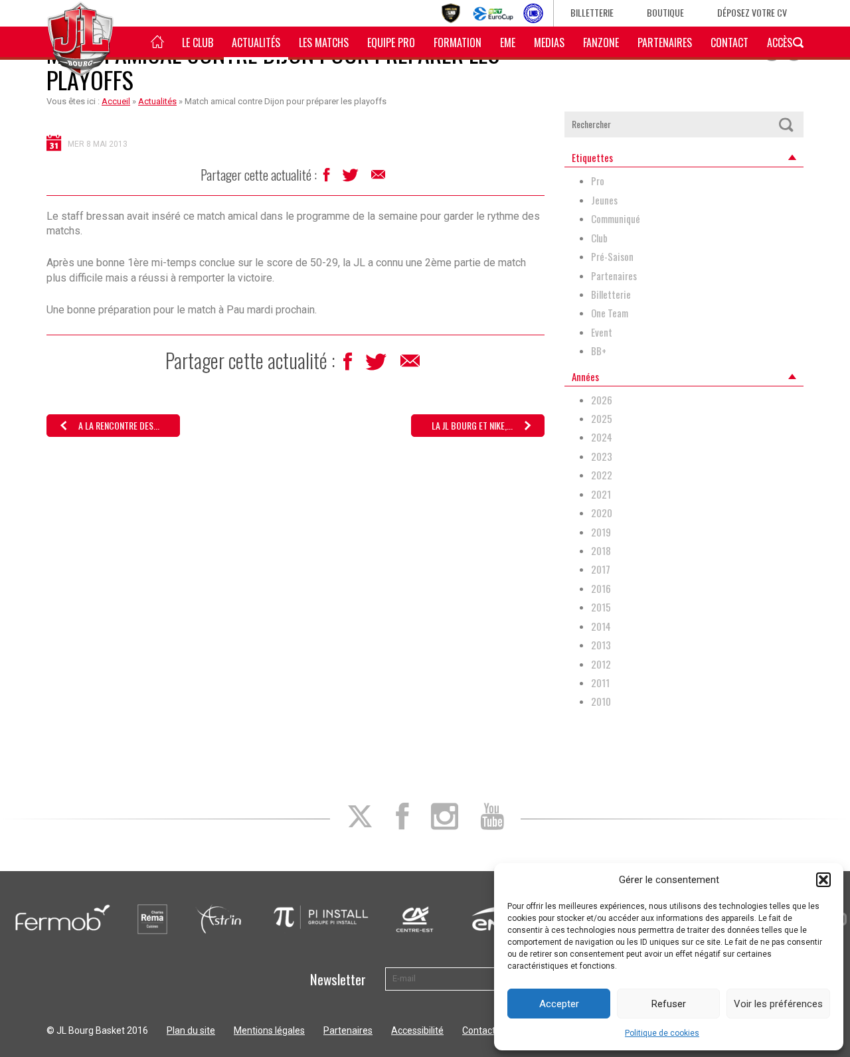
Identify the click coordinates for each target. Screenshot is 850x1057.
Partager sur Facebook (327, 178)
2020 (601, 513)
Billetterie (592, 12)
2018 (601, 551)
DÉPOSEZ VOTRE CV (752, 12)
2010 (601, 701)
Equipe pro (391, 42)
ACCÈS (779, 42)
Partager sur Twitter (352, 179)
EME (507, 42)
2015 (601, 607)
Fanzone (601, 42)
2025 (601, 419)
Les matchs (324, 42)
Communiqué (615, 219)
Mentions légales (269, 1030)
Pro (597, 181)
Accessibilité (417, 1030)
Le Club (197, 42)
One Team (609, 313)
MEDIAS (549, 42)
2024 (601, 437)
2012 (601, 664)
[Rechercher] (786, 124)
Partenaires (665, 42)
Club (599, 238)
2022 (601, 475)
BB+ (598, 351)
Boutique (665, 12)
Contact (729, 42)
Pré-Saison (612, 257)
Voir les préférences (778, 1004)
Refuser (668, 1004)
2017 (600, 569)
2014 (601, 626)
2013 (601, 645)
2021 (601, 494)
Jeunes (604, 200)
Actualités (256, 42)
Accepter (559, 1004)
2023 (601, 456)
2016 (601, 589)
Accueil (116, 101)
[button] (823, 879)
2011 (600, 683)
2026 (601, 400)
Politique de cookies (662, 1033)
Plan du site (191, 1030)
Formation (457, 42)
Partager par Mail (379, 178)
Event (601, 332)
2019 (601, 532)
